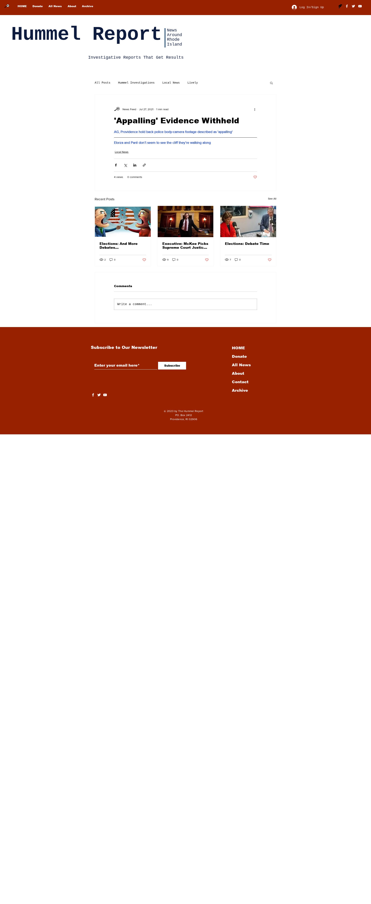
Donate (239, 356)
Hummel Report (86, 35)
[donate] (340, 6)
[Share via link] (144, 165)
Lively (192, 83)
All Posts (102, 83)
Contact (240, 382)
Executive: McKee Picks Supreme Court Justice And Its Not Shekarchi (185, 245)
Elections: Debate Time (247, 244)
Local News (171, 83)
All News (241, 365)
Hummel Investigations (136, 83)
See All (272, 198)
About (238, 373)
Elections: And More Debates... (119, 245)
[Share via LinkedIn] (135, 165)
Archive (240, 390)
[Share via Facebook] (116, 165)
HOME (238, 348)
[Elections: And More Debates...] (123, 221)
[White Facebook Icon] (93, 395)
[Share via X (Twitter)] (125, 165)
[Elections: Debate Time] (248, 221)
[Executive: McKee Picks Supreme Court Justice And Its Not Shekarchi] (186, 221)
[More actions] (254, 109)
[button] (271, 82)
